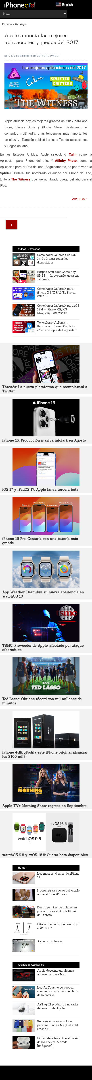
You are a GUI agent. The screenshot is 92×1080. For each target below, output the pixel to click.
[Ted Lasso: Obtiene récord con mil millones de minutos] (46, 693)
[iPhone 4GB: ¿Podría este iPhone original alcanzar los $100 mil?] (46, 747)
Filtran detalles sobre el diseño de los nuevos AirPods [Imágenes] (58, 1042)
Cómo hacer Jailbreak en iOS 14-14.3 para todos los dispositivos (56, 258)
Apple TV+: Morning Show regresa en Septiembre (44, 806)
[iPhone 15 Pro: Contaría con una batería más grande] (46, 533)
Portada (7, 24)
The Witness (21, 179)
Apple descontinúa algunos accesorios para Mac (55, 972)
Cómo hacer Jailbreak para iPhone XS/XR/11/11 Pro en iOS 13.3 (56, 292)
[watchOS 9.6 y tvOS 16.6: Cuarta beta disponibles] (46, 849)
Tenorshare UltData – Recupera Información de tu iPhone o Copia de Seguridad (56, 326)
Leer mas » (79, 198)
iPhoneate (20, 5)
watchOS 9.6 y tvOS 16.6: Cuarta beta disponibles (45, 855)
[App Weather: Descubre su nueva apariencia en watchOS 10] (46, 587)
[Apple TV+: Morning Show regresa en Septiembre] (46, 800)
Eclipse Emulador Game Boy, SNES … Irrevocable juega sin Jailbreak (58, 275)
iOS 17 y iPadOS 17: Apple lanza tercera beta (40, 489)
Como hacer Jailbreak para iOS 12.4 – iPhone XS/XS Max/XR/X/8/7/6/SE (58, 309)
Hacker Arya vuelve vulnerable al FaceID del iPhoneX (58, 892)
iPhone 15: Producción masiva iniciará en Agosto (44, 440)
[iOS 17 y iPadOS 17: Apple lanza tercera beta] (46, 484)
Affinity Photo (66, 160)
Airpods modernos (49, 941)
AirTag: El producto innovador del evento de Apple (57, 1006)
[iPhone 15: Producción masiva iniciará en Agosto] (46, 435)
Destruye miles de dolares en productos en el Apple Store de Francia (57, 911)
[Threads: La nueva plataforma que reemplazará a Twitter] (46, 381)
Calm (72, 154)
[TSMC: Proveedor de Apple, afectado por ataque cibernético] (46, 640)
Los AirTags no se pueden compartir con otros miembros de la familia (57, 991)
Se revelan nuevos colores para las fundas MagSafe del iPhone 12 (57, 1025)
